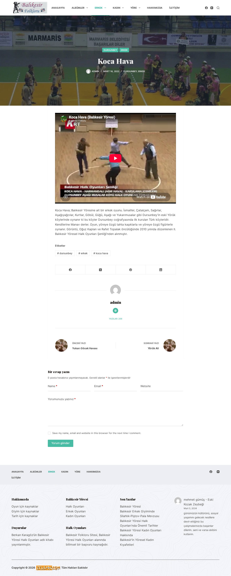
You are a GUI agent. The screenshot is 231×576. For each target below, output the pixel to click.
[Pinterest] (131, 269)
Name (52, 386)
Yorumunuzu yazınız (62, 399)
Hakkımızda (154, 7)
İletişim (174, 7)
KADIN (116, 7)
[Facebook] (206, 7)
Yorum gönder (60, 443)
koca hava (100, 253)
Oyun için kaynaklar (25, 506)
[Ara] (218, 7)
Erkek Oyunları (76, 511)
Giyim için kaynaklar (25, 511)
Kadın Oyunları (76, 516)
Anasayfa (58, 7)
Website (145, 386)
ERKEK (99, 7)
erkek (83, 253)
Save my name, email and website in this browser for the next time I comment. (96, 433)
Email (98, 386)
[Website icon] (115, 310)
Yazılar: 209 (115, 318)
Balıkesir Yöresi (130, 506)
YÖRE (133, 7)
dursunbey (64, 253)
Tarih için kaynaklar (25, 516)
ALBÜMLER (78, 7)
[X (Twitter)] (100, 269)
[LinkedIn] (161, 269)
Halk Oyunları (75, 506)
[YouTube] (211, 7)
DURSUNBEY (110, 50)
